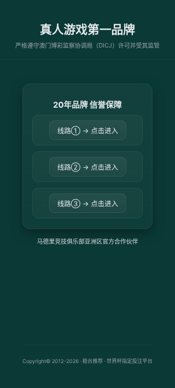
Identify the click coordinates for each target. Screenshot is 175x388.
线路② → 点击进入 (87, 167)
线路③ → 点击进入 (87, 203)
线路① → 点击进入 (87, 130)
